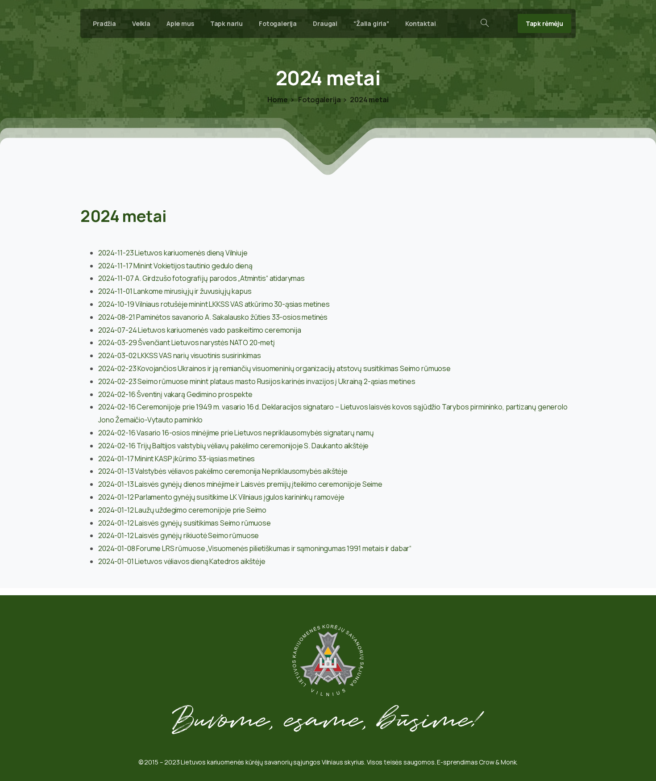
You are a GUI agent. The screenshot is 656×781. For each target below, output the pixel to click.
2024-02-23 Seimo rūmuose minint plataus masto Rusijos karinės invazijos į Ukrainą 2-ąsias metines (256, 381)
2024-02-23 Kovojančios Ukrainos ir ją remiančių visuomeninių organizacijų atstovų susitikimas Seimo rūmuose (274, 368)
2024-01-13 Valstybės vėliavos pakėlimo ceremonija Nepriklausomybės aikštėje (223, 471)
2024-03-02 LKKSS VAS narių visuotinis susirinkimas (179, 355)
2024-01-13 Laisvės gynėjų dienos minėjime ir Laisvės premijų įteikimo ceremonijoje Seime (240, 484)
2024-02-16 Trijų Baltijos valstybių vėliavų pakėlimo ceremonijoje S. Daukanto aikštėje (233, 446)
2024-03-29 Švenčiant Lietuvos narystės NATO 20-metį (186, 342)
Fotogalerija (319, 99)
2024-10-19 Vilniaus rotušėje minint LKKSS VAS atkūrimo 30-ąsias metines (214, 304)
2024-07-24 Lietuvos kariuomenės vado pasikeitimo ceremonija (199, 330)
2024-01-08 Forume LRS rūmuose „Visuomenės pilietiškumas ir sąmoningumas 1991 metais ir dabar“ (254, 548)
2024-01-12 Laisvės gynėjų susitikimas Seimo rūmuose (184, 523)
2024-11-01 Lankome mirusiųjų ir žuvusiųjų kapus (174, 291)
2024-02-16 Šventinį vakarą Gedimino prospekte (175, 394)
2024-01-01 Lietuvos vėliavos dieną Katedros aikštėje (182, 561)
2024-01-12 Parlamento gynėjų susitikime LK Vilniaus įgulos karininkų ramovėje (221, 497)
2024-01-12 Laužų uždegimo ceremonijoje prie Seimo (182, 510)
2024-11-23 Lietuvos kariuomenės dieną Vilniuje (173, 253)
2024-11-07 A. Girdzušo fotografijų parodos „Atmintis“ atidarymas (201, 278)
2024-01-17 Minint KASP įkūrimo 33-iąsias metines (176, 459)
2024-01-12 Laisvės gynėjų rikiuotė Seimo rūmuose (178, 535)
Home (277, 99)
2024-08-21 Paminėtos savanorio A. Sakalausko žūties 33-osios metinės (213, 317)
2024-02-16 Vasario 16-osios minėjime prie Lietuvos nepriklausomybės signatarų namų (236, 433)
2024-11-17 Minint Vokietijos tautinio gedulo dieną (175, 266)
